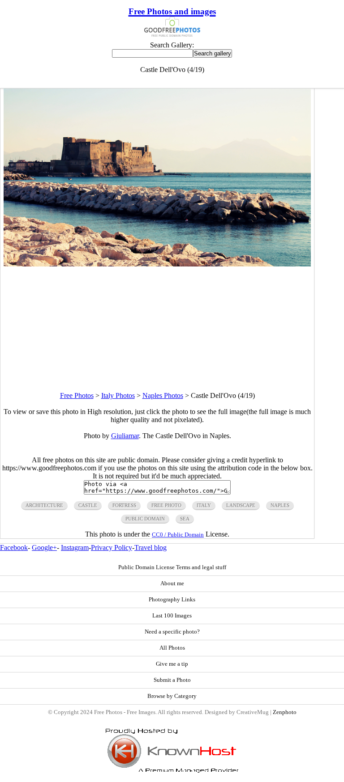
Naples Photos (162, 395)
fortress (124, 505)
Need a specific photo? (172, 632)
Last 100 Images (172, 616)
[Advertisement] (157, 329)
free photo (166, 505)
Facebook (14, 547)
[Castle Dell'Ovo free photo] (157, 264)
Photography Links (172, 599)
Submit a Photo (172, 680)
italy (204, 505)
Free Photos (77, 395)
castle (87, 505)
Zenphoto (285, 712)
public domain (145, 518)
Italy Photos (118, 395)
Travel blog (150, 547)
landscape (240, 505)
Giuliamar (125, 436)
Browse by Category (172, 696)
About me (172, 583)
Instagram (75, 547)
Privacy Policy (111, 547)
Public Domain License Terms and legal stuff (172, 567)
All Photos (172, 648)
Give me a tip (172, 664)
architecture (44, 505)
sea (184, 518)
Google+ (44, 547)
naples (280, 505)
